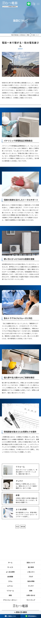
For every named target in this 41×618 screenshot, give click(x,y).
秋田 (17, 527)
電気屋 (23, 527)
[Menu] (38, 4)
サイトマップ (31, 600)
